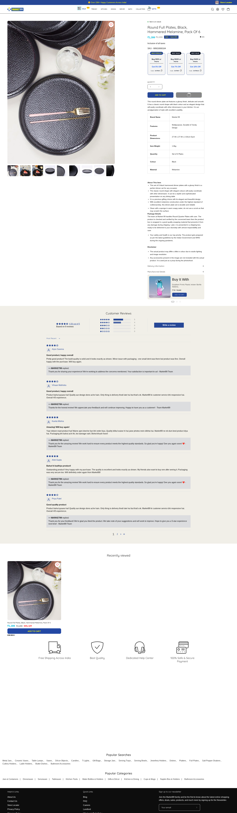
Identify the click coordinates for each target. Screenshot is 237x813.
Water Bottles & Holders (92, 779)
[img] (202, 37)
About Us (11, 797)
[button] (130, 9)
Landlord (87, 809)
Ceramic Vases (21, 761)
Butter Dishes (41, 764)
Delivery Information (156, 266)
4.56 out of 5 (74, 324)
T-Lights (85, 761)
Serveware (42, 779)
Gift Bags (97, 761)
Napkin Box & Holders (170, 779)
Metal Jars (6, 761)
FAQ (85, 801)
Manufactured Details (156, 272)
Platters (182, 761)
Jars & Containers (10, 779)
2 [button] (117, 534)
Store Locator (13, 805)
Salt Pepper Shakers (211, 761)
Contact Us (12, 801)
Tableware (56, 779)
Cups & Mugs (150, 779)
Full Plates (194, 761)
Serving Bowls (140, 761)
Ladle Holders (26, 764)
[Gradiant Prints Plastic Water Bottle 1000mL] (160, 287)
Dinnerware (28, 779)
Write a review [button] (169, 325)
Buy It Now (193, 94)
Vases (49, 761)
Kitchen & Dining (131, 779)
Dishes (173, 761)
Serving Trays (125, 761)
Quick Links (88, 792)
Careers (86, 805)
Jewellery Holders (158, 761)
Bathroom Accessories (60, 764)
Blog (85, 797)
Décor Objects (61, 761)
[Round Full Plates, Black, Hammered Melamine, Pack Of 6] (13, 170)
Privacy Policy (13, 809)
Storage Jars (109, 761)
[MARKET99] (15, 9)
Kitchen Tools (72, 779)
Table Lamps (37, 761)
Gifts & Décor (113, 779)
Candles (75, 761)
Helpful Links (13, 792)
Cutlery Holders (9, 764)
